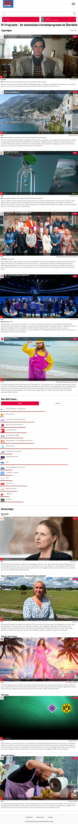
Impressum (29, 817)
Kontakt (50, 817)
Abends (57, 403)
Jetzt (20, 403)
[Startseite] (8, 3)
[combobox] (20, 19)
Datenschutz (40, 817)
